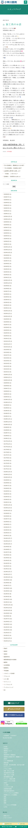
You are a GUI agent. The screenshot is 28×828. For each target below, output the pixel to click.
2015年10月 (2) (8, 510)
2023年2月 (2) (7, 305)
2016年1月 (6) (7, 502)
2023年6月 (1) (7, 294)
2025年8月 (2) (7, 224)
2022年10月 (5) (8, 316)
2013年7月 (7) (7, 585)
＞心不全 (5, 807)
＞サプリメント (7, 766)
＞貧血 (4, 799)
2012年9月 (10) (8, 613)
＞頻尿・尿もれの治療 (8, 770)
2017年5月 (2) (7, 460)
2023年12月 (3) (8, 280)
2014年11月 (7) (8, 541)
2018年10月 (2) (8, 424)
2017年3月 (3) (7, 463)
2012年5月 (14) (8, 624)
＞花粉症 (5, 782)
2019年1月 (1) (7, 416)
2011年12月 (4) (8, 638)
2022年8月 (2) (7, 322)
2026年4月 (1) (7, 205)
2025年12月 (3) (8, 216)
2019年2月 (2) (7, 413)
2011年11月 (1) (8, 641)
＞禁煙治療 (5, 762)
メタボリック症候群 (9, 673)
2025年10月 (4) (8, 219)
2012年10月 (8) (8, 610)
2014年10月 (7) (8, 544)
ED (4, 690)
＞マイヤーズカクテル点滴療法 (11, 792)
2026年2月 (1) (7, 211)
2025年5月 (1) (7, 233)
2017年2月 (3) (7, 466)
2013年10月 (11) (8, 577)
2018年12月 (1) (8, 419)
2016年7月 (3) (7, 485)
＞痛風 (4, 796)
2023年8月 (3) (7, 288)
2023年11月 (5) (8, 283)
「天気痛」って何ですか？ (11, 173)
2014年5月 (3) (7, 557)
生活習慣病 (7, 665)
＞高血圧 (5, 752)
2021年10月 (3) (8, 346)
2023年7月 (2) (7, 291)
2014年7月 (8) (7, 552)
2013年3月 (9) (7, 596)
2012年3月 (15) (8, 630)
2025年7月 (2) (7, 227)
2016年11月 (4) (8, 474)
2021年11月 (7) (8, 344)
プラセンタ (7, 676)
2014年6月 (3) (7, 555)
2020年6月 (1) (7, 391)
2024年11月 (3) (8, 249)
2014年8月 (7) (7, 549)
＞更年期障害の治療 (8, 776)
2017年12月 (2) (8, 441)
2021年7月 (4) (7, 355)
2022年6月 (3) (7, 327)
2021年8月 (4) (7, 352)
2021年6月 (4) (7, 358)
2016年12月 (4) (8, 471)
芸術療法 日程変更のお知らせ (12, 176)
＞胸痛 (4, 803)
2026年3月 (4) (7, 208)
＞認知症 (5, 758)
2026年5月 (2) (7, 202)
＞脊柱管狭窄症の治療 (8, 772)
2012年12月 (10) (8, 605)
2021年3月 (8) (7, 366)
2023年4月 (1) (7, 299)
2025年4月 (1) (7, 235)
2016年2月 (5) (7, 499)
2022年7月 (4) (7, 324)
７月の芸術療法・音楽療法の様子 (13, 168)
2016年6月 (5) (7, 488)
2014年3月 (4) (7, 563)
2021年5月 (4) (7, 360)
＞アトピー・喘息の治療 (9, 778)
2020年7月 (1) (7, 388)
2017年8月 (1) (7, 452)
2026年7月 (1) (7, 197)
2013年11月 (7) (8, 574)
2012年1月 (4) (7, 635)
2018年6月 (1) (7, 435)
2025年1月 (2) (7, 244)
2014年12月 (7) (8, 538)
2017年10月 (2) (8, 446)
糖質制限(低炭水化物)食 (10, 659)
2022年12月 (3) (8, 310)
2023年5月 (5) (7, 297)
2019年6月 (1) (7, 408)
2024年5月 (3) (7, 266)
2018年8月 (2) (7, 430)
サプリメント (7, 681)
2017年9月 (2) (7, 449)
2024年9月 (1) (7, 255)
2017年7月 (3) (7, 455)
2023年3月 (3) (7, 302)
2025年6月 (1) (7, 230)
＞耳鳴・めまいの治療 (8, 774)
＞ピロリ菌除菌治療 (8, 760)
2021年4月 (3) (7, 363)
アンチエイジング (8, 687)
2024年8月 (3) (7, 258)
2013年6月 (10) (8, 588)
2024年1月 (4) (7, 277)
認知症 (5, 651)
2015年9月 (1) (7, 513)
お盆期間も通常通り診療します (12, 171)
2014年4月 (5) (7, 560)
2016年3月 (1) (7, 496)
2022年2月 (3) (7, 335)
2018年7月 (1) (7, 432)
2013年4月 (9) (7, 593)
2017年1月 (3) (7, 469)
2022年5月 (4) (7, 330)
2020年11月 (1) (8, 377)
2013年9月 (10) (8, 580)
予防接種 (6, 670)
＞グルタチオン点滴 (8, 786)
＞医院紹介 (5, 748)
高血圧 (5, 648)
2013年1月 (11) (8, 602)
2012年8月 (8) (7, 616)
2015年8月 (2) (7, 516)
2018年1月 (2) (7, 438)
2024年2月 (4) (7, 274)
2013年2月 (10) (8, 599)
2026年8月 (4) (7, 194)
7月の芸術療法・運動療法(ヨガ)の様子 (14, 165)
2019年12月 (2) (8, 399)
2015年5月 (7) (7, 524)
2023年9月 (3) (7, 285)
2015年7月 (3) (7, 518)
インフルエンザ (8, 684)
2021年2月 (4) (7, 369)
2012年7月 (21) (8, 618)
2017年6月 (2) (7, 457)
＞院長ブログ (6, 815)
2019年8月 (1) (7, 405)
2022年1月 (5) (7, 338)
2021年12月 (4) (8, 341)
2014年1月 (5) (7, 568)
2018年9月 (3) (7, 427)
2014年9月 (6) (7, 546)
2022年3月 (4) (7, 333)
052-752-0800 (8, 737)
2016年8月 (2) (7, 482)
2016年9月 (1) (7, 480)
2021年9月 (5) (7, 349)
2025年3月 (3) (7, 238)
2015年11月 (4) (8, 507)
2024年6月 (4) (7, 263)
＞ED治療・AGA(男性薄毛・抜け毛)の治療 (13, 764)
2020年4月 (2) (7, 394)
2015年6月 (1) (7, 521)
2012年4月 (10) (8, 627)
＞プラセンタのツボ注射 (9, 780)
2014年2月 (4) (7, 566)
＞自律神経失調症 (7, 788)
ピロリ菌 (6, 679)
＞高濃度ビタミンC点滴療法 (10, 794)
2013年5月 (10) (8, 591)
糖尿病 (5, 662)
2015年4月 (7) (7, 527)
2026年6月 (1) (7, 199)
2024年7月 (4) (7, 260)
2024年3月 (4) (7, 272)
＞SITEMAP (6, 735)
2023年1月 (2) (7, 308)
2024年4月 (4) (7, 269)
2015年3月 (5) (7, 530)
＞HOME (5, 746)
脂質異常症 (7, 656)
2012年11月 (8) (8, 607)
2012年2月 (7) (7, 632)
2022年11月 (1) (8, 313)
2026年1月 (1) (7, 213)
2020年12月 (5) (8, 374)
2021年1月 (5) (7, 371)
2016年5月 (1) (7, 491)
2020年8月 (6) (7, 385)
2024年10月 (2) (8, 252)
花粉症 (5, 654)
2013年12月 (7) (8, 571)
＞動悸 (4, 801)
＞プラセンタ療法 (7, 768)
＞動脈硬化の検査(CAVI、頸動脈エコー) (13, 756)
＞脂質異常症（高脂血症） (9, 754)
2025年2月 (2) (7, 241)
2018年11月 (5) (8, 421)
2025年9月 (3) (7, 222)
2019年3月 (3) (7, 410)
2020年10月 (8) (8, 380)
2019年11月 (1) (8, 402)
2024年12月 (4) (8, 247)
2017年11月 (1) (8, 444)
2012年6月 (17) (8, 621)
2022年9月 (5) (7, 319)
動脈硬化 (6, 668)
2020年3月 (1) (7, 396)
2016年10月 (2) (8, 477)
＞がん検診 (5, 784)
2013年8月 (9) (7, 582)
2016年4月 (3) (7, 494)
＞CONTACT (13, 735)
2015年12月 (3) (8, 505)
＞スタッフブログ (7, 817)
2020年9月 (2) (7, 383)
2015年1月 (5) (7, 535)
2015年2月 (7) (7, 532)
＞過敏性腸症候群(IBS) (8, 790)
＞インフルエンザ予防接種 (9, 805)
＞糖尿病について (7, 750)
